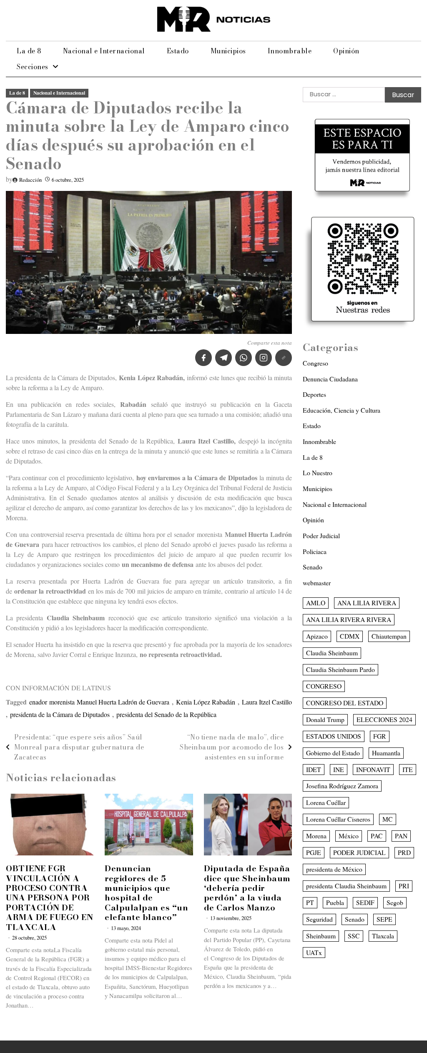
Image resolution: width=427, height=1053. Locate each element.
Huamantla (386, 752)
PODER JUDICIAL (359, 852)
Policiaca (315, 551)
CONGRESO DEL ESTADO (344, 702)
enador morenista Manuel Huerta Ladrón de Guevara (99, 701)
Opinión (346, 51)
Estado (178, 51)
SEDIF (365, 902)
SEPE (384, 919)
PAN (401, 835)
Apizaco (317, 636)
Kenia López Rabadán (205, 701)
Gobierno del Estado (333, 752)
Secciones (32, 67)
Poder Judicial (321, 535)
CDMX (349, 636)
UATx (314, 952)
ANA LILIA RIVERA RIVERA (348, 619)
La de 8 (29, 51)
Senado (312, 566)
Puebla (335, 902)
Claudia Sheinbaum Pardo (340, 669)
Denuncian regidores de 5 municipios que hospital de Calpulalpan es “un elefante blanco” (146, 892)
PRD (404, 852)
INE (338, 769)
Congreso (315, 363)
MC (387, 819)
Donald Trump (325, 719)
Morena (316, 835)
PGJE (313, 852)
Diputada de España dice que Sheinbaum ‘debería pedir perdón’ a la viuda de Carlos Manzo (247, 888)
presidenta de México (334, 869)
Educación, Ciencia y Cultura (341, 410)
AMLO (315, 602)
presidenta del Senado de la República (166, 714)
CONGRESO (324, 686)
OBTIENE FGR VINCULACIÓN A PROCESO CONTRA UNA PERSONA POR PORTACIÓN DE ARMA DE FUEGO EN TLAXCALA (49, 897)
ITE (407, 769)
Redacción (30, 179)
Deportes (314, 394)
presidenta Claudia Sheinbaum (346, 885)
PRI (404, 885)
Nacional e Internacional (104, 51)
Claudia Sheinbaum (332, 652)
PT (310, 902)
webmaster (317, 582)
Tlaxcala (383, 935)
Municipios (228, 51)
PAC (377, 835)
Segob (395, 902)
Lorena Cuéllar (326, 802)
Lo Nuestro (317, 472)
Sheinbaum (321, 935)
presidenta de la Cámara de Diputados (60, 714)
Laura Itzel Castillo (267, 701)
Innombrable (290, 51)
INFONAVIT (373, 769)
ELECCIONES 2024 (384, 719)
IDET (313, 769)
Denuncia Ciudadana (330, 378)
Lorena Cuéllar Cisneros (338, 819)
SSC (354, 935)
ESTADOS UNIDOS (333, 736)
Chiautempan (389, 636)
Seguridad (319, 919)
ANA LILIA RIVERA (366, 602)
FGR (379, 736)
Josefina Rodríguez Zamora (342, 785)
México (349, 835)
